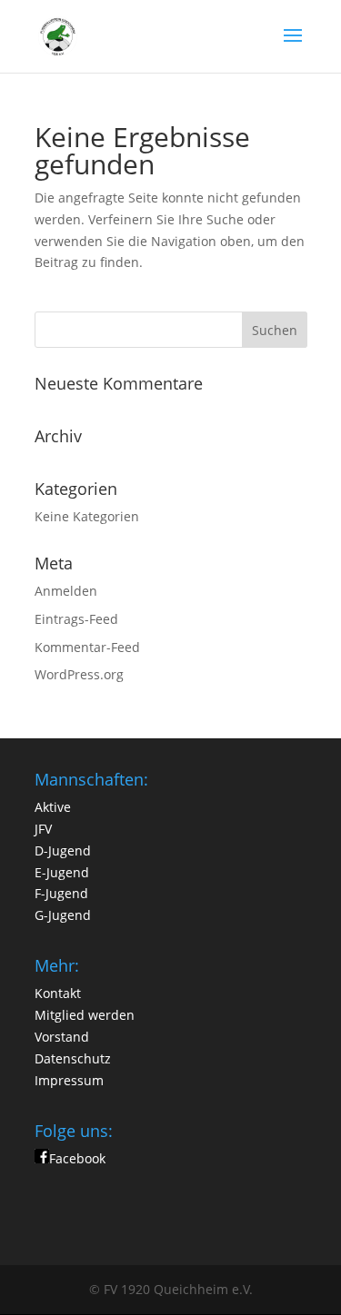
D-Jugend (63, 850)
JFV (43, 828)
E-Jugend (62, 872)
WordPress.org (79, 674)
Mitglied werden (85, 1014)
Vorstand (62, 1036)
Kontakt (58, 993)
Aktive (53, 807)
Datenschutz (73, 1058)
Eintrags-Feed (76, 619)
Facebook (77, 1158)
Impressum (69, 1080)
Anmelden (66, 590)
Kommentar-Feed (87, 647)
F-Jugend (61, 893)
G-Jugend (63, 915)
